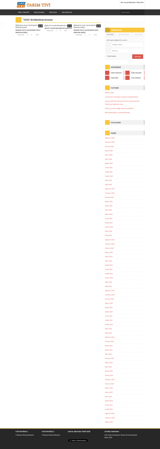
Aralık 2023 (109, 273)
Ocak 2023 (108, 316)
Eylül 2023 (108, 286)
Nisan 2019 (108, 392)
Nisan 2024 (108, 256)
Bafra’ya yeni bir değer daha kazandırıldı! (119, 108)
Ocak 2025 (108, 218)
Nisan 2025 (108, 206)
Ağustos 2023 (109, 290)
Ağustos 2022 (109, 337)
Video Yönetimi (23, 12)
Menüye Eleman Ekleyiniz (25, 435)
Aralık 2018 (109, 409)
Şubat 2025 (109, 214)
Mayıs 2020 (109, 362)
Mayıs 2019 (109, 388)
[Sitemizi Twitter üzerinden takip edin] (127, 6)
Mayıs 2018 (109, 422)
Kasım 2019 (109, 375)
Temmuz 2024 (110, 244)
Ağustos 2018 (109, 413)
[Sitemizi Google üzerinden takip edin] (132, 6)
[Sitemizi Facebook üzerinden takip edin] (123, 6)
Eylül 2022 (108, 333)
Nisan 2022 (108, 350)
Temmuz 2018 (110, 418)
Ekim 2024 (108, 231)
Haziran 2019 (109, 384)
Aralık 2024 (109, 223)
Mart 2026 (108, 159)
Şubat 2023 (109, 312)
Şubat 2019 (109, 401)
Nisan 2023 (108, 307)
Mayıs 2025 (109, 201)
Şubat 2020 (109, 371)
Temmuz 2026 (110, 142)
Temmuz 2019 (110, 379)
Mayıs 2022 (109, 346)
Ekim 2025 (108, 180)
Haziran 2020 (109, 358)
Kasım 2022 (109, 324)
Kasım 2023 (109, 278)
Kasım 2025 (109, 176)
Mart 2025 (108, 210)
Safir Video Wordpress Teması (115, 435)
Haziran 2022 (109, 341)
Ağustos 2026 (109, 138)
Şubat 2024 (109, 265)
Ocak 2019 (108, 405)
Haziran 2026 (109, 146)
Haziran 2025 (109, 197)
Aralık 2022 (109, 320)
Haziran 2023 (109, 299)
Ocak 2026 (108, 167)
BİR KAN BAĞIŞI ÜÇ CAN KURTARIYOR (117, 113)
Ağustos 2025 (109, 189)
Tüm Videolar (67, 12)
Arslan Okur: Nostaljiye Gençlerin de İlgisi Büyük (121, 97)
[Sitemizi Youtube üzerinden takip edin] (136, 6)
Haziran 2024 (109, 248)
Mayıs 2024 (109, 252)
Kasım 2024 (109, 227)
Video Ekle (53, 12)
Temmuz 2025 (110, 193)
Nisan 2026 (108, 155)
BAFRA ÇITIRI (109, 93)
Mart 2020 (108, 367)
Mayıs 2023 (109, 303)
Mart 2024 (108, 261)
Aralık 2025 (109, 172)
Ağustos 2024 (109, 240)
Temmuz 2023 (110, 295)
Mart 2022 (108, 354)
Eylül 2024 (108, 235)
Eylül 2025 (108, 184)
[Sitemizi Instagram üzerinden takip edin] (141, 6)
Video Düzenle (39, 12)
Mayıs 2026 (109, 151)
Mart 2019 (108, 396)
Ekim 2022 (108, 329)
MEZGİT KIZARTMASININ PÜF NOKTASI (58, 28)
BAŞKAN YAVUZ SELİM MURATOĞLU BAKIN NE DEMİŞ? (28, 31)
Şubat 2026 (109, 163)
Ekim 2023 (108, 282)
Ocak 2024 (108, 269)
